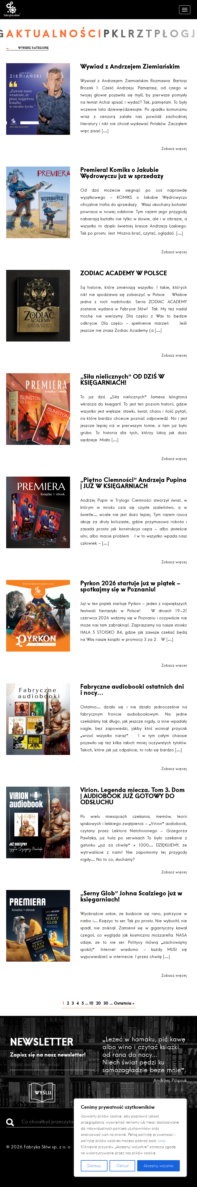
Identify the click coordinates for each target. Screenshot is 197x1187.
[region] (130, 1137)
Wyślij (43, 1093)
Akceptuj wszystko (158, 1165)
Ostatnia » (124, 1003)
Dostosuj (94, 1165)
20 (98, 1003)
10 (91, 1003)
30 (105, 1003)
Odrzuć (122, 1165)
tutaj (161, 1140)
